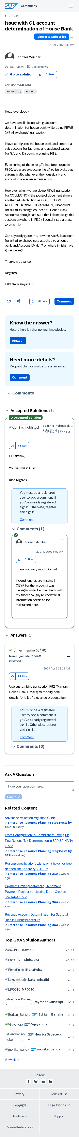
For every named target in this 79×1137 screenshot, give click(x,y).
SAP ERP (30, 91)
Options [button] (71, 37)
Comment (64, 301)
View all (10, 1060)
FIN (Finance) (13, 91)
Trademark (20, 1116)
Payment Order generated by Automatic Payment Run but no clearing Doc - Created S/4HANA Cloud (35, 891)
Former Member (29, 57)
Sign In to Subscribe (51, 36)
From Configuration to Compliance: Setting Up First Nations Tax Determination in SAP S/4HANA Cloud (39, 840)
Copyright (19, 1105)
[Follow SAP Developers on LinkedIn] (50, 1081)
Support (59, 1116)
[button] (40, 74)
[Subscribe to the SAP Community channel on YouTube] (43, 1081)
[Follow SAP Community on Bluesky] (35, 1081)
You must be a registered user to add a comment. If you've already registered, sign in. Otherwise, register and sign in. (38, 502)
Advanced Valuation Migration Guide (30, 818)
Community (29, 5)
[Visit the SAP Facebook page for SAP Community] (28, 1081)
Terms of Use (59, 1094)
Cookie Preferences (19, 1127)
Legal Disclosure (59, 1105)
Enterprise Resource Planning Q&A (33, 873)
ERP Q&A (13, 16)
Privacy (19, 1094)
